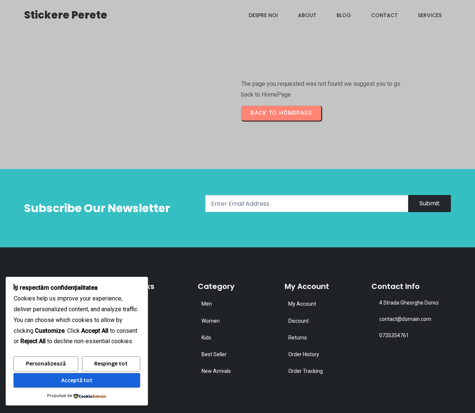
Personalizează (46, 363)
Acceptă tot (76, 380)
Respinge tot (111, 363)
